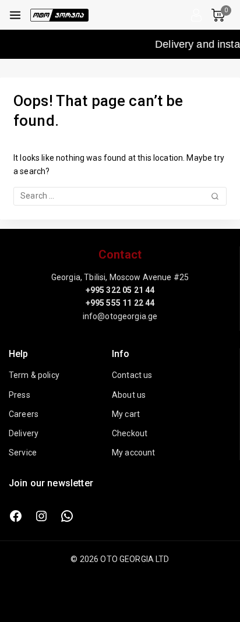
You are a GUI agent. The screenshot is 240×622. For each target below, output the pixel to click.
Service (23, 452)
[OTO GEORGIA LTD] (59, 15)
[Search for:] (120, 195)
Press (19, 395)
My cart (126, 414)
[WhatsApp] (67, 516)
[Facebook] (16, 516)
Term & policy (34, 375)
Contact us (132, 375)
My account (134, 452)
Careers (23, 414)
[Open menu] (15, 15)
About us (129, 395)
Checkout (129, 433)
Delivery (23, 433)
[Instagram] (41, 516)
